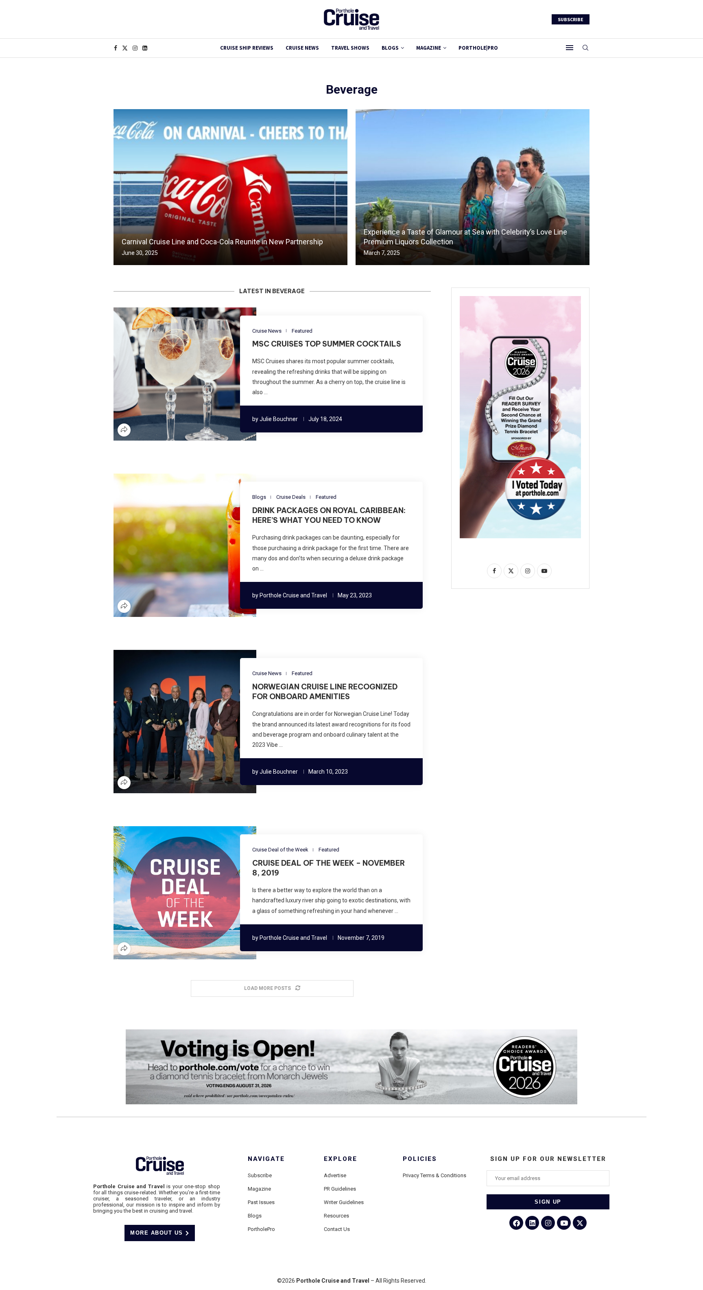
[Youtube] (564, 1223)
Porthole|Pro (478, 47)
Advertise (335, 1175)
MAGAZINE (428, 47)
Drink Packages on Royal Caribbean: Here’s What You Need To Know (329, 515)
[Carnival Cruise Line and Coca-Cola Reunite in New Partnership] (230, 187)
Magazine (259, 1188)
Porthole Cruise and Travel (293, 595)
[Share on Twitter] (170, 374)
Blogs (390, 47)
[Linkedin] (145, 48)
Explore (340, 1159)
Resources (336, 1215)
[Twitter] (125, 48)
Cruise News (302, 47)
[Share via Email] (209, 374)
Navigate (266, 1159)
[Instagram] (135, 48)
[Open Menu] (569, 47)
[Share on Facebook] (160, 374)
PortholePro (261, 1229)
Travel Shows (350, 47)
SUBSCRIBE (570, 19)
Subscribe (260, 1175)
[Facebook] (116, 48)
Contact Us (337, 1229)
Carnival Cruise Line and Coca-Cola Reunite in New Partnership (222, 241)
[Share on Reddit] (189, 374)
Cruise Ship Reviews (246, 47)
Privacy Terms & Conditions (434, 1175)
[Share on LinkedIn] (180, 374)
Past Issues (261, 1202)
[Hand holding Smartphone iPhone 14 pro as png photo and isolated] (520, 299)
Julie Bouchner (279, 419)
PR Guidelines (340, 1188)
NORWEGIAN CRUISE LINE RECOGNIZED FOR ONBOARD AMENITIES (324, 691)
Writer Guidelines (344, 1202)
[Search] (585, 48)
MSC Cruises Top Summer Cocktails (326, 344)
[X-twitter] (580, 1223)
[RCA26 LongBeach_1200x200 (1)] (351, 1032)
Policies (420, 1159)
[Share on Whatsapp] (199, 374)
